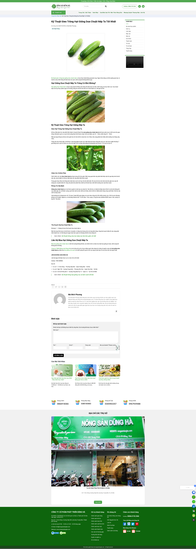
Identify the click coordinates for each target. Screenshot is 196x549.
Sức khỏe (128, 38)
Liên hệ (109, 522)
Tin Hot (128, 43)
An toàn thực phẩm (131, 26)
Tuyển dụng (129, 51)
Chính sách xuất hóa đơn (97, 524)
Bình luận (56, 330)
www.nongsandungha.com (63, 529)
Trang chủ (53, 16)
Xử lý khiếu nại (95, 540)
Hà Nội (128, 531)
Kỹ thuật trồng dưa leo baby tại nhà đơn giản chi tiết (79, 236)
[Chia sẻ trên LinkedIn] (65, 286)
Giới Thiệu (88, 12)
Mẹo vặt (59, 16)
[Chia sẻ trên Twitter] (56, 286)
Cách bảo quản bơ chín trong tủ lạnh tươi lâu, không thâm (109, 378)
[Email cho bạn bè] (59, 286)
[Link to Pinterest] (137, 524)
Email (71, 345)
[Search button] (105, 6)
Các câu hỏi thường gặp (97, 532)
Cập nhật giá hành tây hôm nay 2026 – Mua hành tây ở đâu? (61, 378)
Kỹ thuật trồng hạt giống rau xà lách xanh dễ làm (78, 275)
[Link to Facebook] (124, 524)
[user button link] (139, 6)
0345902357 (110, 404)
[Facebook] (116, 311)
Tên (54, 345)
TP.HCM (138, 531)
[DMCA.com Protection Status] (63, 533)
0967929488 (134, 404)
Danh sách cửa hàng (112, 530)
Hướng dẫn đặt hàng (96, 534)
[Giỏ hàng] (143, 6)
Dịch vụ (128, 29)
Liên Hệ (142, 12)
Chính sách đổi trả (96, 518)
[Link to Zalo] (129, 524)
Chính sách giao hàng (96, 516)
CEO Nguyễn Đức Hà (112, 520)
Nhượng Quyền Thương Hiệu (132, 12)
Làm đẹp (128, 31)
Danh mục (95, 12)
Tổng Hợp (128, 48)
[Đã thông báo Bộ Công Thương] (55, 533)
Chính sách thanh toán (97, 529)
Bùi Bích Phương (71, 26)
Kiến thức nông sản (116, 12)
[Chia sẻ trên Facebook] (52, 286)
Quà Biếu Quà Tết (105, 12)
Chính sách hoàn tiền (96, 521)
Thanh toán (129, 41)
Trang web (88, 345)
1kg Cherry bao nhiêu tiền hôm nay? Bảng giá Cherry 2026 (85, 378)
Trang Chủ (81, 12)
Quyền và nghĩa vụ (96, 537)
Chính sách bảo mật (96, 526)
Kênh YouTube (111, 525)
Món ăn (128, 36)
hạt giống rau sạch (69, 250)
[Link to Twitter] (133, 524)
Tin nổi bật (129, 46)
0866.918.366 (133, 516)
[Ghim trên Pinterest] (62, 286)
